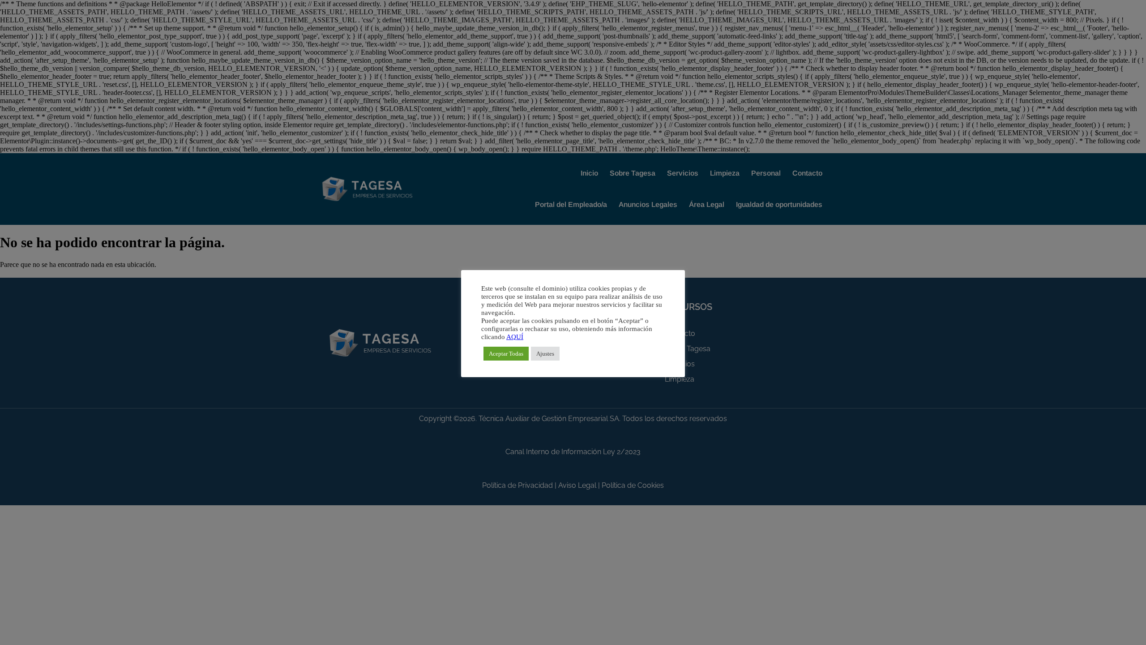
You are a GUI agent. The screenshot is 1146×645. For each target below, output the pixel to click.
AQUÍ (514, 336)
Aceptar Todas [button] (506, 353)
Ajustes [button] (545, 353)
